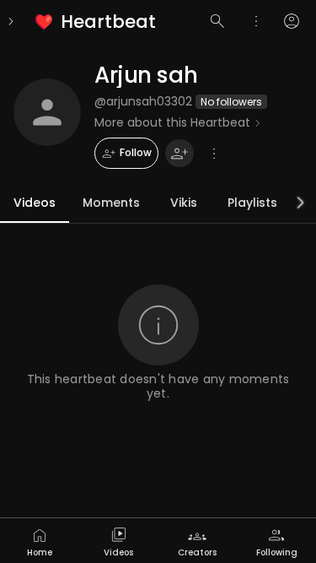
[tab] (39, 540)
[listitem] (96, 21)
